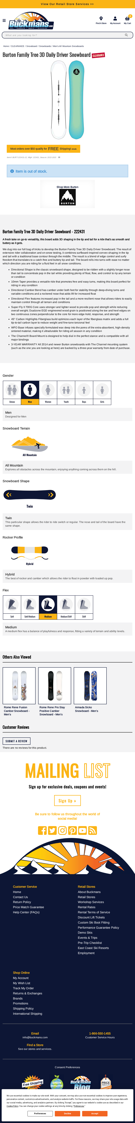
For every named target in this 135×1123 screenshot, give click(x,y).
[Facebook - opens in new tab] (42, 830)
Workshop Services (91, 902)
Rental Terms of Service (94, 912)
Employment (86, 953)
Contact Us (20, 897)
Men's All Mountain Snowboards (68, 46)
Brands (18, 998)
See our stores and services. (35, 1049)
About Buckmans (89, 892)
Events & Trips (87, 937)
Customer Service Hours (100, 1037)
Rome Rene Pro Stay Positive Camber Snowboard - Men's (52, 711)
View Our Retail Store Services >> (67, 4)
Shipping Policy (23, 1008)
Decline (67, 1113)
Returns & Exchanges (27, 993)
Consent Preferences (67, 1067)
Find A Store (101, 23)
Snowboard (31, 46)
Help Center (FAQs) (26, 912)
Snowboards (45, 46)
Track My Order (23, 988)
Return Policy (22, 902)
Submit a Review (16, 741)
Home (6, 46)
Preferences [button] (79, 1106)
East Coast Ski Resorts (93, 948)
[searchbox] (126, 35)
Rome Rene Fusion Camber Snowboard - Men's (16, 711)
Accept (94, 1113)
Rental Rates (86, 907)
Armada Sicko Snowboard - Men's (86, 709)
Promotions (20, 1003)
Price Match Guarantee (28, 907)
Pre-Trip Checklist (90, 943)
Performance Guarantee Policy (98, 927)
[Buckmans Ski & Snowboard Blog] (81, 1083)
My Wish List (21, 983)
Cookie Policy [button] (12, 1106)
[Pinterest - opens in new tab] (72, 830)
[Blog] (92, 830)
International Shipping (27, 1013)
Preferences (40, 1113)
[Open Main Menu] (5, 20)
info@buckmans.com (35, 1037)
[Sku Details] (59, 157)
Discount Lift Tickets (91, 917)
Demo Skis (85, 932)
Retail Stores (86, 897)
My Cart (127, 20)
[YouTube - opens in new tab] (82, 830)
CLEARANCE (17, 46)
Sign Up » (68, 800)
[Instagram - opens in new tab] (62, 830)
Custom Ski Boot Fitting (93, 922)
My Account (115, 23)
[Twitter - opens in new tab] (52, 830)
